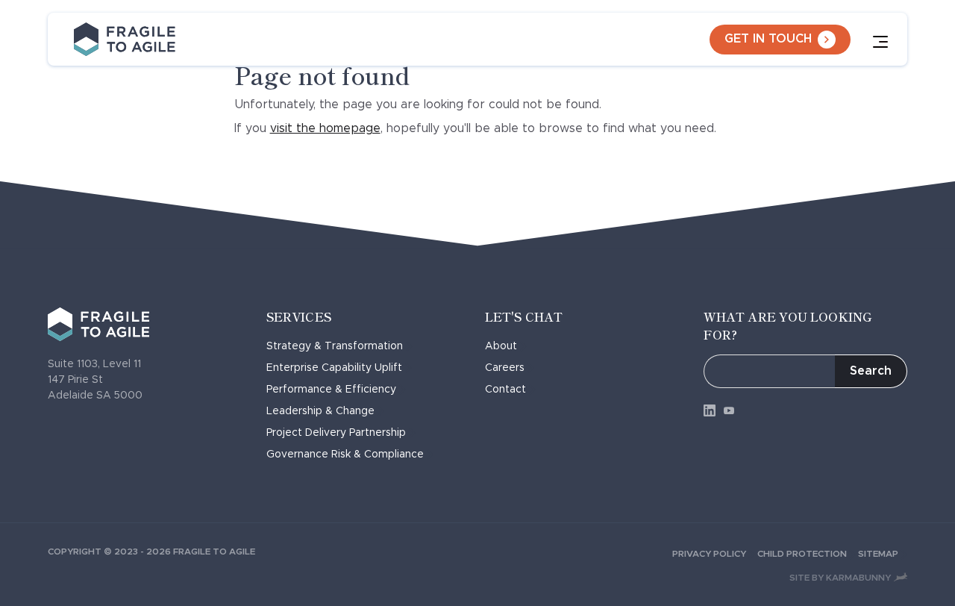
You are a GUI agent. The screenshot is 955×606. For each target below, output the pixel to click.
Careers (505, 368)
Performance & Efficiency (331, 389)
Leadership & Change (320, 411)
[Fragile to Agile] (124, 39)
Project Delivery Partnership (336, 433)
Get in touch (768, 39)
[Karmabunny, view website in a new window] (900, 577)
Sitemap (878, 553)
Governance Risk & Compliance (345, 454)
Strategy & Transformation (334, 346)
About (501, 346)
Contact (505, 389)
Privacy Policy (709, 553)
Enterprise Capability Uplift (334, 368)
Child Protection (802, 553)
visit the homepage (325, 128)
